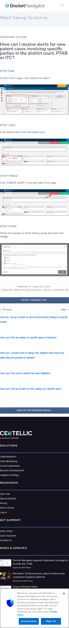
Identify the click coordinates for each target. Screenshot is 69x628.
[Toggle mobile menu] (62, 5)
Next (63, 309)
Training (47, 289)
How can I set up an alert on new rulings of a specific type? (30, 388)
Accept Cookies (29, 621)
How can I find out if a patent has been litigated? (25, 373)
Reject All (51, 621)
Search (12, 78)
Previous (7, 309)
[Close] (63, 593)
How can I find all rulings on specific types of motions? (28, 337)
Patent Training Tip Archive (28, 289)
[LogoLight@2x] (16, 432)
